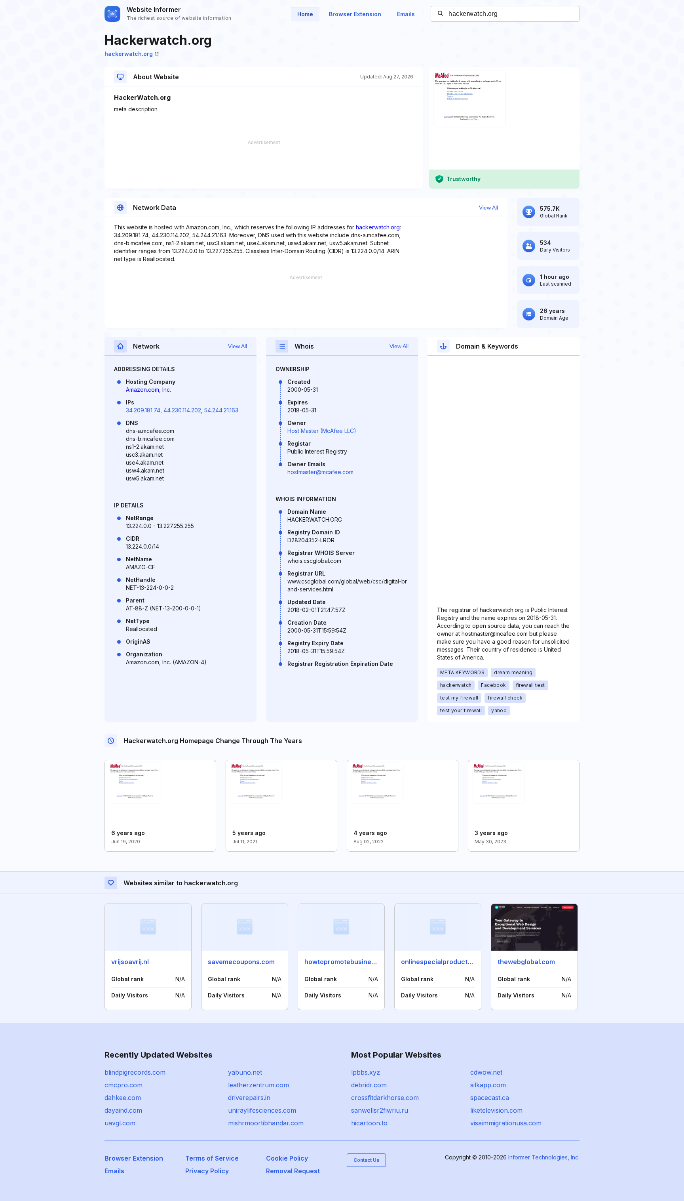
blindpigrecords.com (134, 1072)
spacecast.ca (489, 1098)
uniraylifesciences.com (262, 1110)
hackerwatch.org (128, 53)
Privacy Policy (207, 1171)
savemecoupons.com (241, 962)
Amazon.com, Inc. (148, 389)
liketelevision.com (496, 1110)
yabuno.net (245, 1072)
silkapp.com (488, 1085)
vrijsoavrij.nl (130, 962)
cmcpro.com (123, 1085)
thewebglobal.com (526, 962)
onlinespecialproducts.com (443, 962)
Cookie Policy (287, 1158)
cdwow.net (486, 1072)
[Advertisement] (263, 164)
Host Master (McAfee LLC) (321, 430)
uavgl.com (119, 1123)
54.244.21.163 (221, 410)
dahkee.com (122, 1098)
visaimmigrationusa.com (506, 1123)
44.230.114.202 (182, 410)
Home (305, 14)
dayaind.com (123, 1110)
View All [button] (488, 207)
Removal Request (293, 1171)
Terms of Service (212, 1158)
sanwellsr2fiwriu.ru (379, 1110)
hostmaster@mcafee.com (320, 472)
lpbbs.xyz (365, 1072)
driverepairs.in (249, 1098)
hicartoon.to (369, 1123)
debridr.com (369, 1085)
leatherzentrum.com (258, 1085)
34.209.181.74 (143, 410)
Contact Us (366, 1160)
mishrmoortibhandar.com (266, 1123)
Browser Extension (355, 14)
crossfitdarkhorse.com (385, 1098)
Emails (406, 14)
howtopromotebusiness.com (348, 962)
